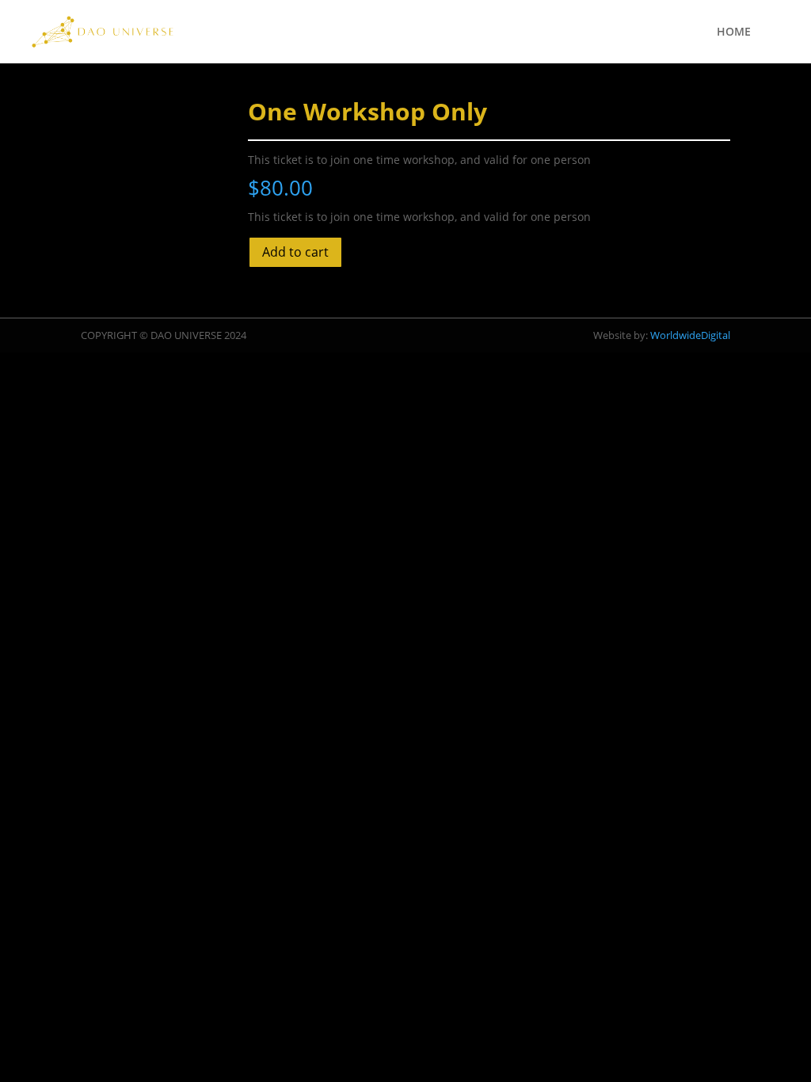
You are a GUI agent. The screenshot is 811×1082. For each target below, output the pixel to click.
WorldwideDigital (690, 335)
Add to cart (295, 252)
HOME (734, 32)
